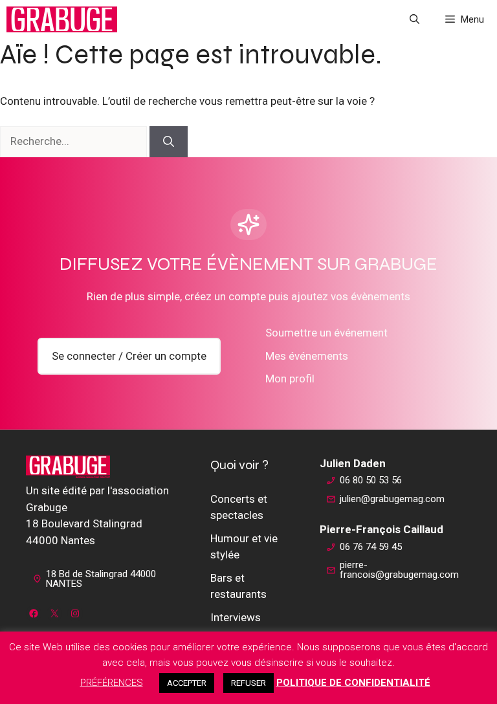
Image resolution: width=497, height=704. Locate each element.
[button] (414, 19)
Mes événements (306, 355)
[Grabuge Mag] (61, 19)
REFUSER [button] (248, 683)
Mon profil (290, 378)
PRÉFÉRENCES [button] (111, 682)
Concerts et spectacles (238, 507)
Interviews (235, 617)
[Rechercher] (168, 141)
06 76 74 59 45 (371, 547)
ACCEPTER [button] (186, 683)
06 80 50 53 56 (371, 480)
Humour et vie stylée (244, 547)
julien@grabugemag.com (392, 499)
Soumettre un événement (326, 332)
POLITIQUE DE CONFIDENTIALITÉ (353, 682)
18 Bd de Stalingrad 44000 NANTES (101, 578)
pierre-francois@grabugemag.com (399, 569)
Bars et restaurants (238, 586)
